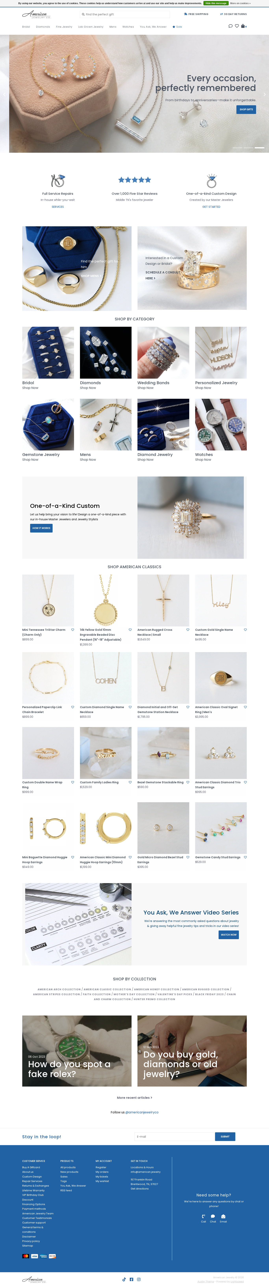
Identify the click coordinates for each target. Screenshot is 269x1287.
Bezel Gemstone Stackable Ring (160, 782)
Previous (13, 94)
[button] (231, 26)
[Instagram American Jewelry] (138, 1279)
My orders (102, 1172)
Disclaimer (29, 1236)
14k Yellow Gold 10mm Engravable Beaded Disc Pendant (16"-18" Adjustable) (101, 635)
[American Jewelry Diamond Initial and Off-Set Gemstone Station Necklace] (163, 678)
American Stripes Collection (56, 994)
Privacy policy (31, 1241)
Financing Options (33, 1204)
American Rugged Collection (205, 989)
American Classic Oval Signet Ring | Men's (216, 709)
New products (69, 1172)
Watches (128, 26)
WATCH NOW (229, 934)
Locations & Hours (142, 1167)
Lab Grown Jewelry (91, 26)
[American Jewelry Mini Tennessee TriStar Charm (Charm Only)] (48, 600)
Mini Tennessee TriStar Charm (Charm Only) (43, 632)
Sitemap (27, 1246)
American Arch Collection (59, 989)
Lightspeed (237, 1281)
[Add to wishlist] (72, 630)
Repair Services (32, 1181)
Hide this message (216, 3)
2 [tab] (248, 147)
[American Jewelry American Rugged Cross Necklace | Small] (163, 600)
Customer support (34, 1222)
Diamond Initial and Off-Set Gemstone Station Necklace (157, 709)
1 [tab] (237, 147)
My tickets (102, 1176)
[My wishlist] (237, 26)
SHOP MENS (90, 276)
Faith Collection (97, 994)
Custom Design (32, 1176)
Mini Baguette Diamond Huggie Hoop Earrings (44, 859)
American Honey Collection (156, 989)
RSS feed (66, 1190)
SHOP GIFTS (237, 109)
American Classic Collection (107, 989)
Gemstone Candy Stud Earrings (217, 857)
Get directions (140, 1189)
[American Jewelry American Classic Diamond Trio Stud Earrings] (221, 753)
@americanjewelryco (142, 1112)
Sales (64, 1176)
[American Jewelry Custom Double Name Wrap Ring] (48, 753)
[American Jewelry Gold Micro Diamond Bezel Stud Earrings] (163, 828)
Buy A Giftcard (31, 1167)
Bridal (26, 26)
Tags (63, 1181)
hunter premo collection (154, 999)
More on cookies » (240, 3)
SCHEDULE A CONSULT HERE (163, 275)
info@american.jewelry (145, 1172)
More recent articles (133, 1097)
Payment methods (34, 1209)
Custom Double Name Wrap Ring (42, 784)
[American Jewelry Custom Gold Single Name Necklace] (221, 600)
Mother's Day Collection (134, 994)
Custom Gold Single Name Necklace (214, 632)
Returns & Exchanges (35, 1186)
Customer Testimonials (37, 1218)
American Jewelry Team (38, 1213)
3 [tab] (259, 147)
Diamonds (43, 26)
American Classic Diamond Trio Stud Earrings (218, 784)
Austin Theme (206, 1281)
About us (27, 1172)
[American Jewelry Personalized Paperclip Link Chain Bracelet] (48, 678)
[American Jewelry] (48, 14)
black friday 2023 (209, 994)
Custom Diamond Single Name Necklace (102, 709)
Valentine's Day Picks (175, 994)
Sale (178, 26)
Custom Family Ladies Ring (99, 782)
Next (256, 94)
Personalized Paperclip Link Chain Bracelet (42, 709)
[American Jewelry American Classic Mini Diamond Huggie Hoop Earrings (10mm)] (106, 828)
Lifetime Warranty (33, 1190)
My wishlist (102, 1181)
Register (101, 1167)
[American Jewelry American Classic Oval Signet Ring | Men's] (221, 678)
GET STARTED (211, 207)
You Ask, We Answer (153, 26)
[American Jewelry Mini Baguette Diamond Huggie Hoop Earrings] (48, 828)
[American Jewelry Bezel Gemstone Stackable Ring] (163, 753)
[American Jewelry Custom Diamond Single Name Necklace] (106, 678)
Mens (113, 26)
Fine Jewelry (64, 26)
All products (68, 1167)
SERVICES (58, 207)
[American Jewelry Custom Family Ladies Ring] (106, 753)
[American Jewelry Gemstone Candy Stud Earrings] (221, 828)
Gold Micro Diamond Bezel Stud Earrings (160, 859)
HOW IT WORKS (41, 528)
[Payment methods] (26, 1257)
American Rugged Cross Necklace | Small (154, 632)
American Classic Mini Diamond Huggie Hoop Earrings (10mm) (103, 859)
